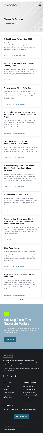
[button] (39, 4)
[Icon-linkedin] (11, 376)
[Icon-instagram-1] (15, 376)
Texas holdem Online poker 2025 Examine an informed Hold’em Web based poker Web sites (19, 221)
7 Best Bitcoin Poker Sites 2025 (18, 39)
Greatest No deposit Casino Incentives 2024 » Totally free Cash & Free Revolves (21, 168)
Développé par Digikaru (9, 429)
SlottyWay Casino (11, 248)
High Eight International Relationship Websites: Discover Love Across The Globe (20, 114)
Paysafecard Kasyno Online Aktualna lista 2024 (19, 275)
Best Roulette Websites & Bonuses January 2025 (19, 64)
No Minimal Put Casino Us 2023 (17, 195)
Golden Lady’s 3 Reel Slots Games (19, 88)
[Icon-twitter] (7, 376)
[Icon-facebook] (3, 376)
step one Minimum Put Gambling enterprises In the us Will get (18, 142)
